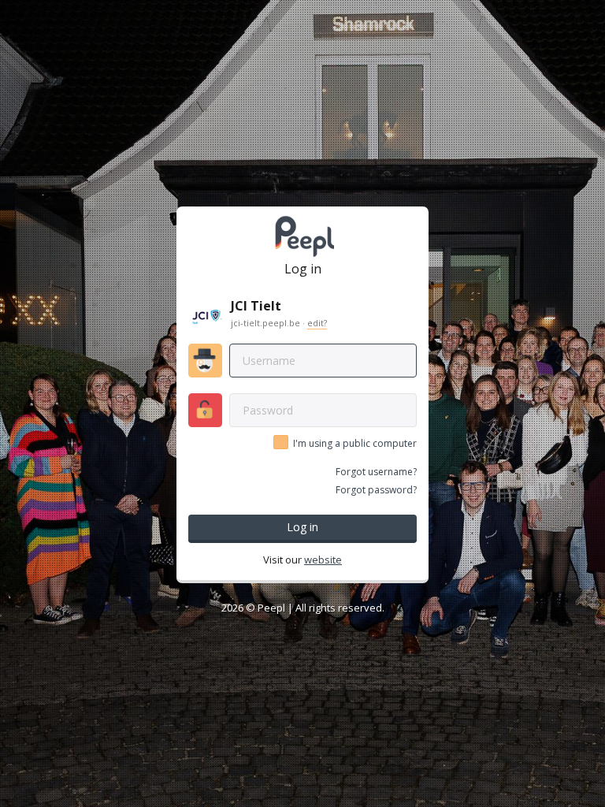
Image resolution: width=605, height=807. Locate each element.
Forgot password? (376, 489)
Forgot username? (376, 471)
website (323, 559)
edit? (317, 323)
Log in (302, 526)
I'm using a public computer (355, 443)
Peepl (271, 608)
